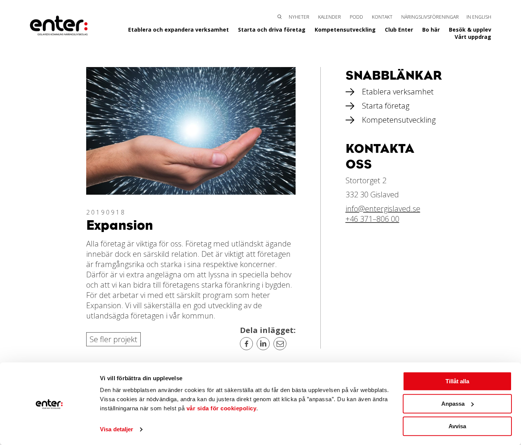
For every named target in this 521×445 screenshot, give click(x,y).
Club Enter (399, 29)
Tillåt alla (457, 381)
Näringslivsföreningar (430, 17)
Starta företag (385, 106)
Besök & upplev (470, 29)
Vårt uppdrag (473, 36)
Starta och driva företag (272, 29)
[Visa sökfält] (279, 16)
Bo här (431, 29)
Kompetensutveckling (345, 29)
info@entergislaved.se (383, 208)
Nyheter (299, 17)
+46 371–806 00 (372, 219)
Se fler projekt (113, 339)
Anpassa (453, 403)
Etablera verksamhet (398, 91)
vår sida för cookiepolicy (222, 408)
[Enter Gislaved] (59, 26)
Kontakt (382, 17)
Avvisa (457, 426)
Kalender (329, 17)
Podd (356, 17)
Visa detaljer (116, 429)
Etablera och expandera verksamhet (178, 29)
